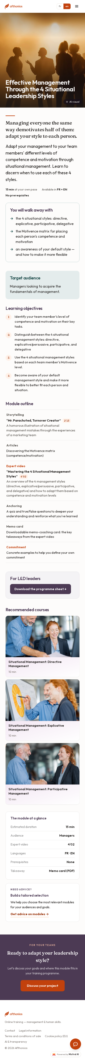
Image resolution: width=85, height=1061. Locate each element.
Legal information (30, 1030)
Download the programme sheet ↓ (40, 589)
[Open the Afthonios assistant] (75, 1044)
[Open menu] (76, 6)
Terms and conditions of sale (23, 1036)
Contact (10, 1030)
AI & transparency (16, 1041)
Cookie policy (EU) (56, 1036)
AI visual (74, 101)
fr (60, 6)
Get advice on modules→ (29, 914)
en (67, 6)
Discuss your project (42, 985)
